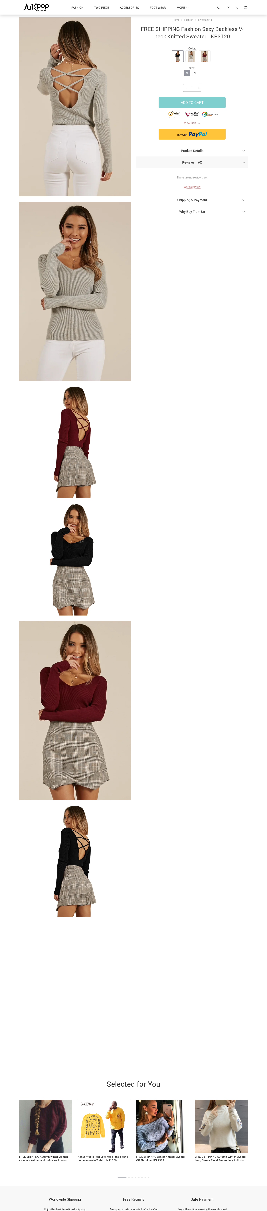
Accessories (129, 8)
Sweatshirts (205, 19)
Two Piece (101, 8)
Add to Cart (192, 102)
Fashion (77, 8)
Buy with (182, 134)
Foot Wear (158, 8)
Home (176, 19)
